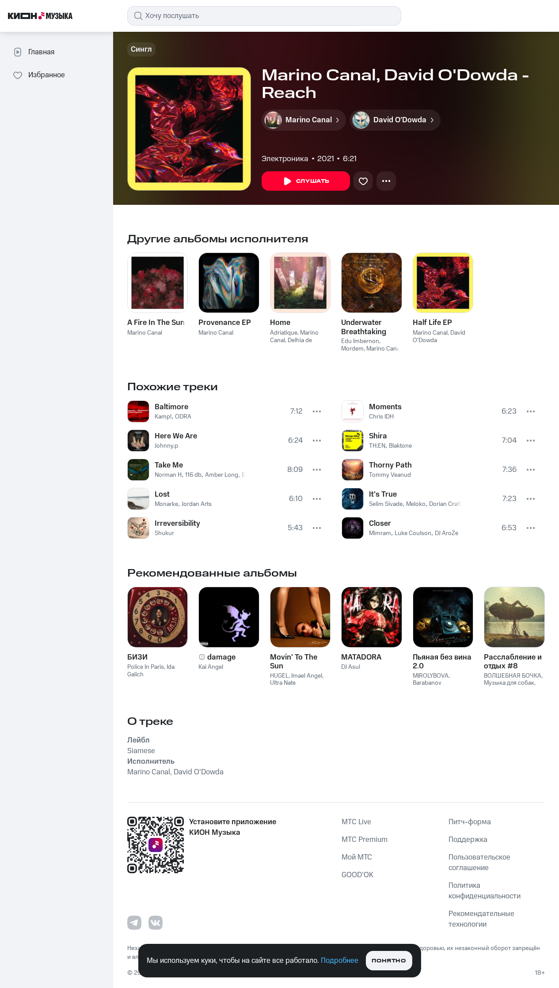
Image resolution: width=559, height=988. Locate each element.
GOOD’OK (357, 875)
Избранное (46, 75)
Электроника (285, 159)
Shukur (164, 533)
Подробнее (339, 960)
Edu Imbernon (360, 341)
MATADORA (361, 657)
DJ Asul (350, 667)
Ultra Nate (283, 683)
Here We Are (176, 436)
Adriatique (283, 332)
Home (280, 322)
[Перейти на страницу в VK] (155, 923)
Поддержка (468, 839)
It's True (383, 494)
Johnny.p (166, 445)
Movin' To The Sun (293, 662)
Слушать (313, 181)
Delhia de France (291, 344)
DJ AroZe (446, 533)
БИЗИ (137, 657)
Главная (41, 52)
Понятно (389, 961)
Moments (385, 407)
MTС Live (356, 822)
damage (221, 657)
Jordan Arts (197, 504)
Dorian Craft (445, 504)
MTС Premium (365, 839)
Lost (162, 494)
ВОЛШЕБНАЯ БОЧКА (512, 675)
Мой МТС (357, 857)
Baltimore (171, 407)
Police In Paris (145, 667)
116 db (193, 475)
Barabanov (427, 683)
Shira (378, 436)
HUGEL (279, 675)
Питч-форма (470, 822)
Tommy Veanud (390, 475)
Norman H (168, 475)
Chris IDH (381, 416)
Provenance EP (224, 322)
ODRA (183, 416)
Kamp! (163, 416)
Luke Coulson (413, 533)
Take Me (169, 465)
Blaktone (400, 445)
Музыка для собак (509, 683)
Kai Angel (210, 667)
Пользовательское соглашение (479, 862)
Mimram (380, 533)
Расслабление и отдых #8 (513, 662)
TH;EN (377, 445)
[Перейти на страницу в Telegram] (134, 923)
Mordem (352, 348)
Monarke (166, 504)
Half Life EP (432, 322)
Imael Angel (306, 675)
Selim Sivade (386, 504)
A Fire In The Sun (156, 322)
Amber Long (221, 475)
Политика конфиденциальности (485, 890)
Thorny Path (390, 465)
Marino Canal (144, 332)
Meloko (416, 504)
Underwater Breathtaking (363, 327)
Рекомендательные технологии (481, 919)
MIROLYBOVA (431, 675)
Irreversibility (177, 523)
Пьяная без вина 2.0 (442, 662)
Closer (380, 523)
